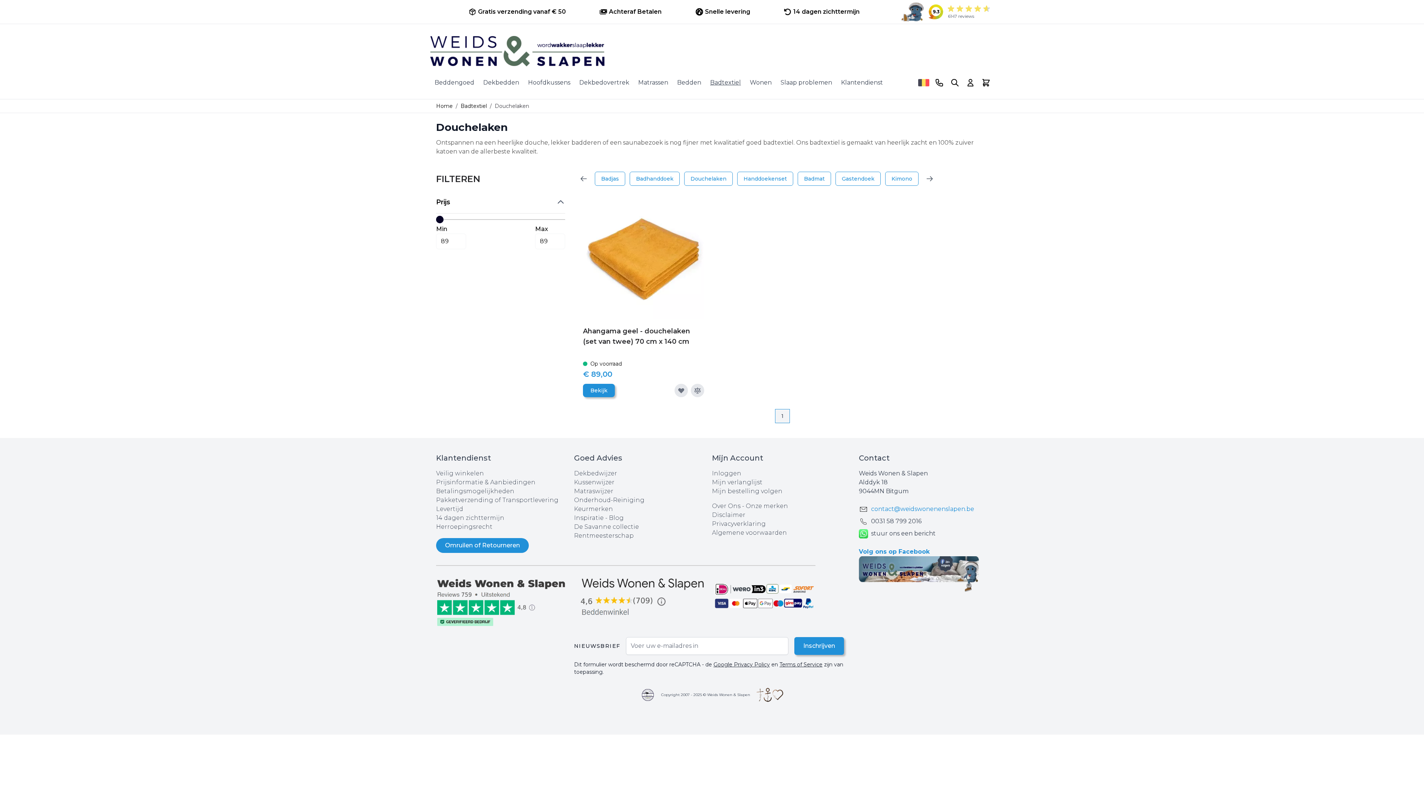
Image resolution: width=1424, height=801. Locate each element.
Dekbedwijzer (595, 473)
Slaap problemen (806, 82)
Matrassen (653, 82)
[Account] (970, 82)
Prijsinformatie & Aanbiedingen (485, 482)
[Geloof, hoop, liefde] (770, 695)
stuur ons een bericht (903, 533)
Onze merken (767, 506)
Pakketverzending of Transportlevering (497, 500)
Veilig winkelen (460, 473)
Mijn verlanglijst (737, 482)
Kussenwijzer (594, 482)
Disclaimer (728, 514)
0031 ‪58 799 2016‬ (896, 521)
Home (444, 106)
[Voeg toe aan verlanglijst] (681, 390)
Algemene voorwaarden (749, 532)
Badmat (814, 178)
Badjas (610, 178)
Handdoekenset (765, 178)
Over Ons (726, 506)
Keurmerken (593, 508)
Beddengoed (454, 82)
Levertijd (449, 508)
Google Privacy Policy (741, 664)
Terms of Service (801, 664)
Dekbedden (501, 82)
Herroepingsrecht (464, 526)
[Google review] (643, 597)
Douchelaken (708, 178)
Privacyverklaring (739, 523)
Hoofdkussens (549, 82)
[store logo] (712, 51)
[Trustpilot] (505, 601)
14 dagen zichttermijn (470, 517)
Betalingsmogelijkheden (475, 491)
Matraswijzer (593, 491)
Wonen (761, 82)
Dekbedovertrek (604, 82)
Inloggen (726, 473)
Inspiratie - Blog (599, 517)
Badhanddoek (654, 178)
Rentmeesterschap (604, 535)
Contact (874, 458)
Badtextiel (725, 82)
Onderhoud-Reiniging (609, 500)
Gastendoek (858, 178)
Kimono (901, 178)
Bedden (689, 82)
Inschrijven (819, 645)
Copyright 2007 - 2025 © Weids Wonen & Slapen (705, 694)
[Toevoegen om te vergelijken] (697, 390)
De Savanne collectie (606, 526)
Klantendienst (862, 82)
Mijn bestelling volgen (747, 491)
